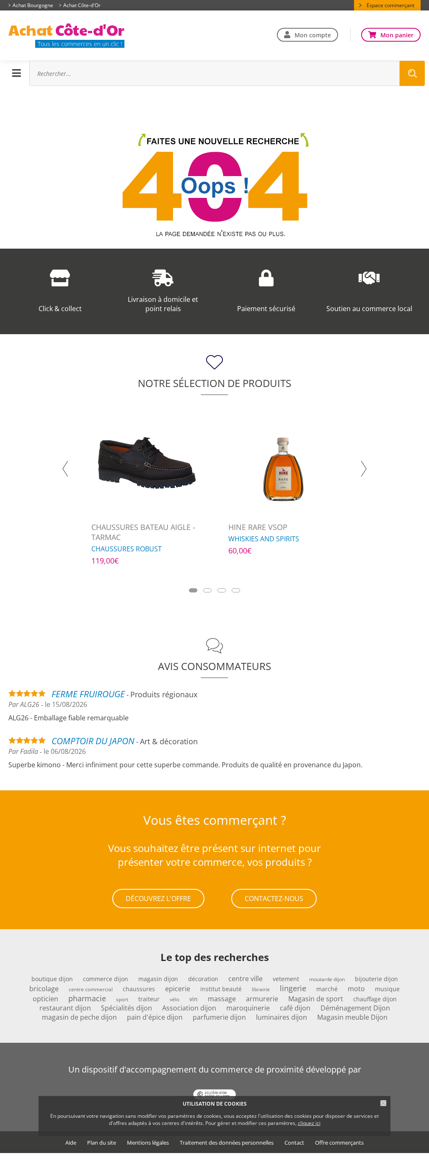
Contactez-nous (274, 898)
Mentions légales (148, 1142)
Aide (70, 1142)
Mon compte (313, 35)
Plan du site (101, 1142)
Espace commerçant (390, 5)
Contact (294, 1142)
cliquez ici (309, 1123)
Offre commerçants (339, 1142)
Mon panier (396, 35)
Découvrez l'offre (158, 898)
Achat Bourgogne (33, 5)
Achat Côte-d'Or (82, 5)
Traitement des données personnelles (227, 1142)
